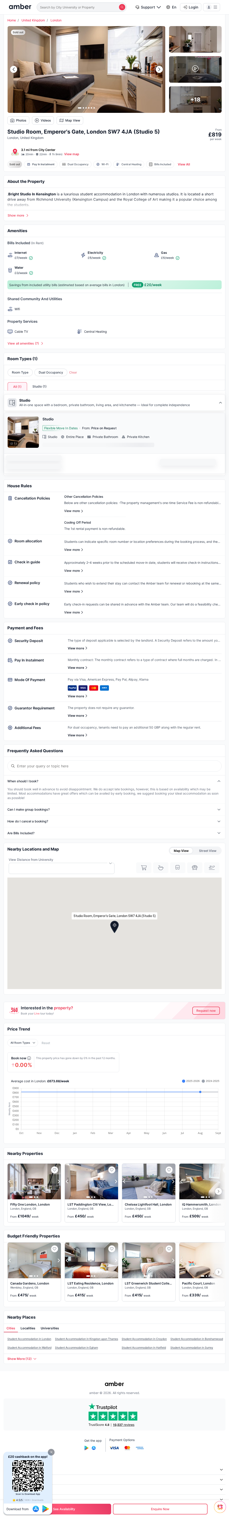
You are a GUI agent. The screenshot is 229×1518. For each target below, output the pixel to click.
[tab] (11, 1328)
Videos (46, 120)
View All (184, 164)
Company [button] (13, 1469)
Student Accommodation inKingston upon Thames (86, 1338)
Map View (72, 120)
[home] (20, 7)
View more (76, 648)
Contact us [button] (14, 1499)
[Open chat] (221, 1510)
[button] (51, 1452)
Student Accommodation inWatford (29, 1347)
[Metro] (177, 867)
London (56, 20)
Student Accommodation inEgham (76, 1347)
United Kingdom (33, 20)
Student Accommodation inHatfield (144, 1347)
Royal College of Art (140, 199)
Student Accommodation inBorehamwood (196, 1338)
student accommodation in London (109, 194)
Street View (207, 851)
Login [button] (193, 7)
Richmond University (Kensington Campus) (72, 199)
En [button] (174, 7)
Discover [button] (12, 1479)
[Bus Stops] (194, 867)
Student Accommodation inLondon (29, 1338)
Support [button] (148, 7)
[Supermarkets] (143, 867)
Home (11, 20)
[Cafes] (160, 867)
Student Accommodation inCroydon (144, 1338)
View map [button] (71, 154)
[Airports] (211, 867)
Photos (21, 120)
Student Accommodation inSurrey (191, 1347)
